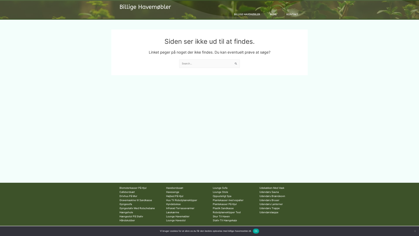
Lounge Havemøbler (178, 216)
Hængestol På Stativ (131, 216)
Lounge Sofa (220, 187)
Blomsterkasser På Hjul (132, 187)
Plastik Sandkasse (223, 208)
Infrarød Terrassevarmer (180, 208)
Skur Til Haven (221, 216)
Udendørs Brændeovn (272, 196)
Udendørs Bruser (269, 200)
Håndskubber (127, 220)
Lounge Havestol (176, 220)
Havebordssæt (174, 187)
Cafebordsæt (127, 192)
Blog (273, 14)
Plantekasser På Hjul (225, 204)
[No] (415, 231)
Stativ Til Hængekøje (225, 220)
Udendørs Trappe (269, 208)
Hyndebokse (173, 204)
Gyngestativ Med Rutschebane (137, 208)
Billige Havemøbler (145, 7)
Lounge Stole (220, 192)
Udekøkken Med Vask (271, 187)
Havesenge (172, 192)
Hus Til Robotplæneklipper (181, 200)
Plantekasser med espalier (228, 200)
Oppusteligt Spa (222, 196)
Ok (256, 231)
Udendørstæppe (268, 212)
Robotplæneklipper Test (227, 212)
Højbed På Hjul (174, 196)
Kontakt (292, 14)
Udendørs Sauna (269, 192)
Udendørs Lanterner (271, 204)
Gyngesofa (125, 204)
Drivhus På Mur (128, 196)
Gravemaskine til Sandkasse (135, 200)
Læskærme (172, 212)
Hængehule (126, 212)
